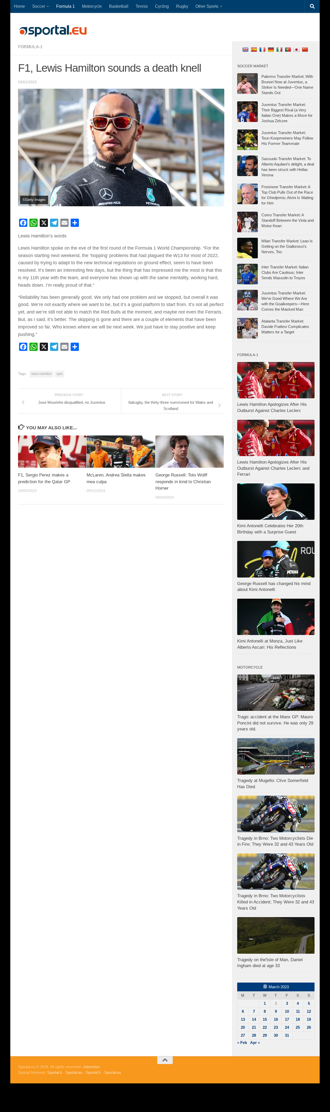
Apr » (255, 1042)
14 (254, 1019)
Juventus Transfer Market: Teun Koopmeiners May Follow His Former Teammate (287, 138)
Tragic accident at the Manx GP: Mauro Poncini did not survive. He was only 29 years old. (275, 722)
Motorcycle (92, 6)
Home (19, 6)
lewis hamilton (41, 374)
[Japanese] (297, 49)
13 (243, 1019)
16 (276, 1019)
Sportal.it (54, 1072)
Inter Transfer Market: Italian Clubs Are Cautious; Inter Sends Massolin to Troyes (285, 272)
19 (309, 1019)
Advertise (92, 1067)
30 (276, 1035)
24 (287, 1027)
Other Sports (206, 6)
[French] (263, 49)
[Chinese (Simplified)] (305, 49)
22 (265, 1027)
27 (243, 1035)
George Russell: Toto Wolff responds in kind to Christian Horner (183, 482)
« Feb (242, 1042)
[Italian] (280, 49)
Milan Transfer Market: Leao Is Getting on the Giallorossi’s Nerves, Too (287, 246)
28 (254, 1035)
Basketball (118, 6)
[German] (271, 49)
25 (298, 1027)
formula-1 (30, 47)
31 (287, 1035)
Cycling (162, 6)
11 (298, 1011)
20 (243, 1027)
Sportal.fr (93, 1072)
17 (287, 1019)
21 (254, 1027)
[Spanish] (254, 49)
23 (276, 1027)
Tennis (142, 6)
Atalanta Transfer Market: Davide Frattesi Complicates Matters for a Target (285, 326)
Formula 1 (65, 6)
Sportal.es (112, 1072)
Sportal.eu (73, 1072)
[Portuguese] (288, 49)
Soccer (38, 6)
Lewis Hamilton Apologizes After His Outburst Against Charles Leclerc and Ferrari (273, 468)
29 (265, 1035)
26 (309, 1027)
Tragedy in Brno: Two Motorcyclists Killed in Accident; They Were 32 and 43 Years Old (275, 901)
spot (59, 374)
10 (287, 1011)
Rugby (182, 6)
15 (265, 1019)
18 (298, 1019)
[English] (246, 49)
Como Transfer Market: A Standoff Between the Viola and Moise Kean (287, 220)
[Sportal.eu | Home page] (53, 31)
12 (309, 1011)
